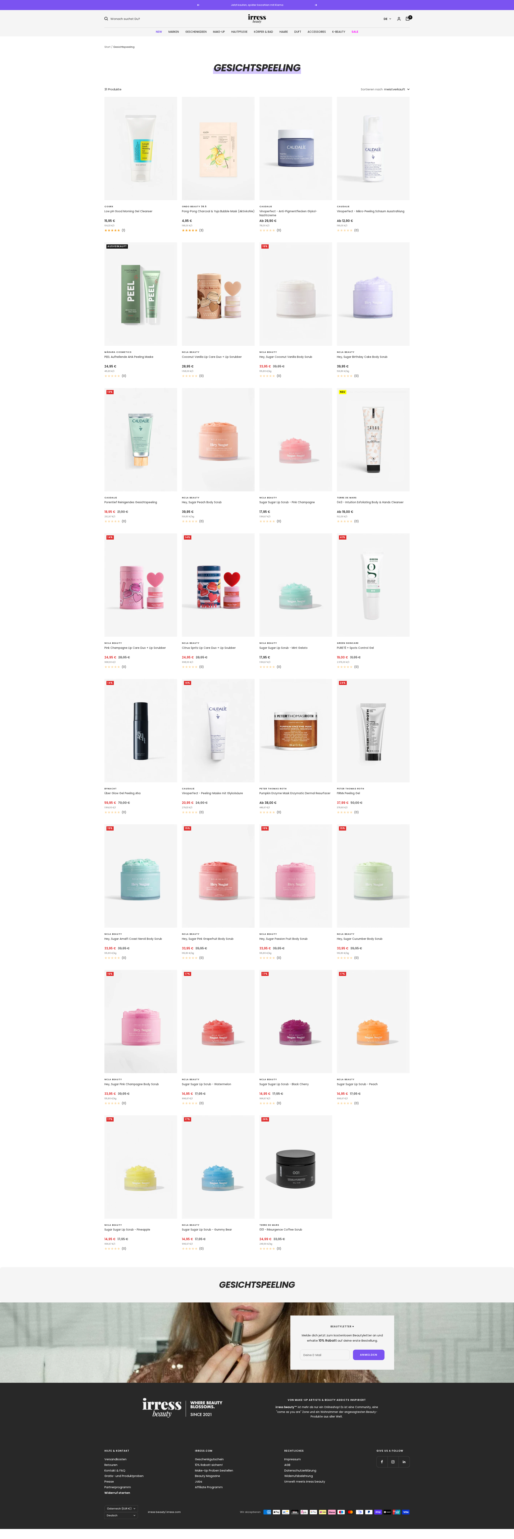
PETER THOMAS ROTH (273, 788)
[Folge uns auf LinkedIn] (404, 1461)
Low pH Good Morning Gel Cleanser (128, 211)
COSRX (108, 206)
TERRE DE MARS (347, 497)
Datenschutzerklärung (300, 1471)
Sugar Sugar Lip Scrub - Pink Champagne (287, 502)
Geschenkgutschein (209, 1459)
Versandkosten (115, 1459)
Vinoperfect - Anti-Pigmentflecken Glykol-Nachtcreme (288, 213)
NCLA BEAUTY (190, 352)
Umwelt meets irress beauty (304, 1482)
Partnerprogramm (117, 1487)
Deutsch (112, 1515)
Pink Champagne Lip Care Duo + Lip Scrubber (135, 648)
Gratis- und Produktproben (124, 1476)
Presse (109, 1482)
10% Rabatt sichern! (209, 1465)
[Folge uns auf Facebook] (382, 1461)
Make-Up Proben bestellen (214, 1471)
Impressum (292, 1459)
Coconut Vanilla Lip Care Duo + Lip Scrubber (212, 357)
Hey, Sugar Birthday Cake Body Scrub (362, 357)
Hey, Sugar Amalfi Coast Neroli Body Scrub (133, 939)
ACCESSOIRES (317, 32)
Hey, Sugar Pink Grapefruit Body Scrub (208, 939)
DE (385, 19)
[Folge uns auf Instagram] (393, 1461)
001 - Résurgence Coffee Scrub (280, 1230)
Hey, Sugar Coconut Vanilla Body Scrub (285, 357)
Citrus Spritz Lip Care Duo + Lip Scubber (209, 648)
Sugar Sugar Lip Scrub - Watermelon (206, 1084)
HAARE (283, 32)
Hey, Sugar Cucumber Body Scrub (359, 939)
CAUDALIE (265, 206)
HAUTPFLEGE (239, 32)
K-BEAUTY (338, 32)
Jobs (198, 1482)
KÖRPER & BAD (263, 32)
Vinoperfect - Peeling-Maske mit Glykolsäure (212, 793)
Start (107, 47)
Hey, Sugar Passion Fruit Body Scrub (283, 939)
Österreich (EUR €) (119, 1508)
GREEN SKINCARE (348, 643)
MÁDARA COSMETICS (118, 352)
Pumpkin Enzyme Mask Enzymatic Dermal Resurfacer (294, 793)
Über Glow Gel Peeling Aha (122, 793)
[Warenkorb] (408, 18)
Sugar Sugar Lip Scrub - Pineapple (127, 1230)
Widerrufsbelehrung (298, 1476)
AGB (287, 1465)
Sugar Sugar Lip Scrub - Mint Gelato (283, 648)
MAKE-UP (219, 32)
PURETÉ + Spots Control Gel (355, 648)
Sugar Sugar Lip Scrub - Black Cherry (284, 1084)
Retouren (110, 1465)
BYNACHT (110, 788)
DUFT (297, 32)
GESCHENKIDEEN (196, 32)
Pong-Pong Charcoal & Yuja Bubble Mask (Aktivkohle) (218, 211)
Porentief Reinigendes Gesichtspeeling (130, 502)
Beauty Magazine (207, 1476)
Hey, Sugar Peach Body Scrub (202, 502)
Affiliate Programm (209, 1487)
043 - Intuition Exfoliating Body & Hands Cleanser (370, 502)
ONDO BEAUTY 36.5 (194, 206)
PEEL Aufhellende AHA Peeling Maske (128, 357)
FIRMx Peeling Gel (348, 793)
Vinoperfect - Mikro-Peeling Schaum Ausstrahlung (370, 211)
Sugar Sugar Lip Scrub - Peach (357, 1084)
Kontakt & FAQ (114, 1471)
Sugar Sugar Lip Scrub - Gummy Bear (207, 1230)
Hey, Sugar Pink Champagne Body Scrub (131, 1084)
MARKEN (173, 32)
